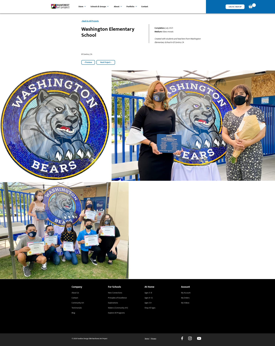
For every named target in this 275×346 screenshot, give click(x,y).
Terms (147, 338)
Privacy (153, 338)
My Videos (185, 302)
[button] (235, 6)
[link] (252, 5)
